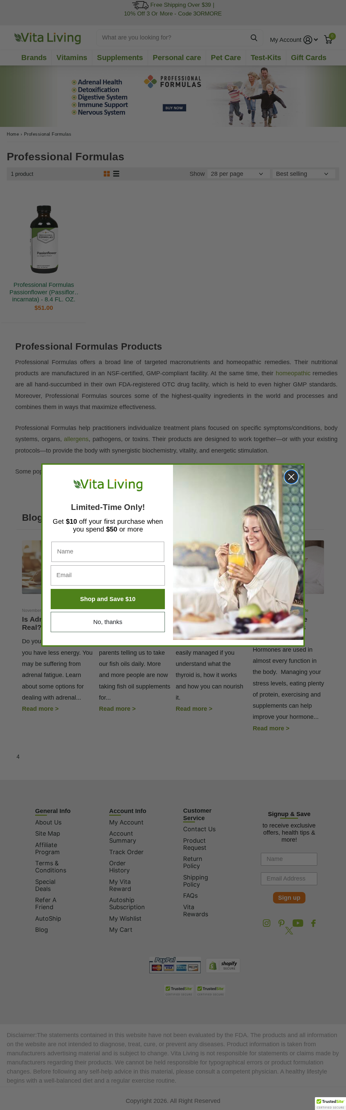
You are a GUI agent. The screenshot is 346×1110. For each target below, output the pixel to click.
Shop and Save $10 (107, 599)
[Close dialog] (291, 477)
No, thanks (107, 622)
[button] (330, 1103)
